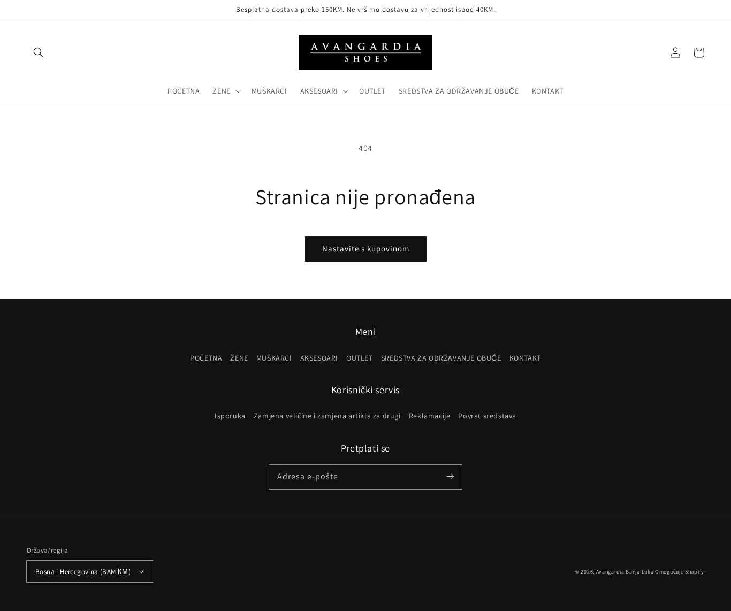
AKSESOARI (319, 358)
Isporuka (230, 416)
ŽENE (239, 358)
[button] (38, 52)
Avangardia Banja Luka (625, 571)
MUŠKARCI (274, 358)
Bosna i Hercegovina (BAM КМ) (83, 571)
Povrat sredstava (487, 416)
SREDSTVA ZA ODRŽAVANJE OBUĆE (441, 358)
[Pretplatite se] (450, 476)
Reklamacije (430, 416)
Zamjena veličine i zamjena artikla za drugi (327, 416)
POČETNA (206, 358)
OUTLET (359, 358)
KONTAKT (525, 358)
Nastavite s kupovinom (365, 248)
